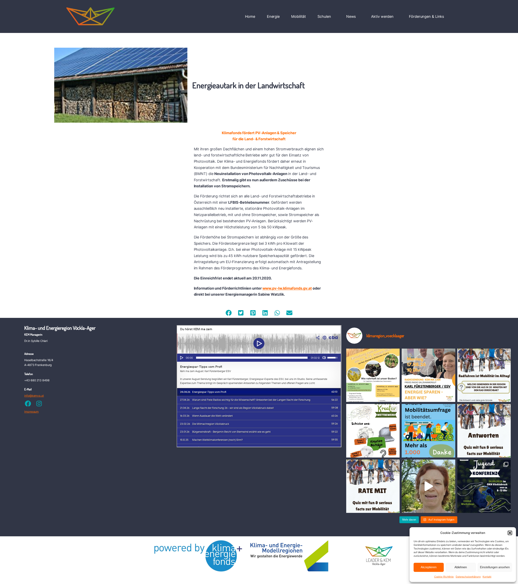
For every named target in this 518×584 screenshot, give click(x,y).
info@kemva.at (34, 395)
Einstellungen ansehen (495, 567)
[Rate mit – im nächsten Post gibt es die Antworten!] (373, 486)
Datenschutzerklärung (468, 576)
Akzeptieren (428, 567)
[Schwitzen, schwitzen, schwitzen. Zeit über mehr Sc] (428, 486)
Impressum (31, 411)
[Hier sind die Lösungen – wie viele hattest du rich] (484, 430)
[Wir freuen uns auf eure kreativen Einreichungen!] (373, 430)
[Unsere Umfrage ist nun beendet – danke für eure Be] (428, 430)
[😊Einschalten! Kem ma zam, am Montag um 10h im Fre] (428, 375)
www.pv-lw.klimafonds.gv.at (287, 288)
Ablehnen (460, 567)
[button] (510, 533)
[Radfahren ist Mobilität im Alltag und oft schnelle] (484, 375)
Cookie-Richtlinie (444, 576)
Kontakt (487, 576)
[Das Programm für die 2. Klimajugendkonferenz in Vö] (484, 486)
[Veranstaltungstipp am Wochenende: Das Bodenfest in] (373, 375)
